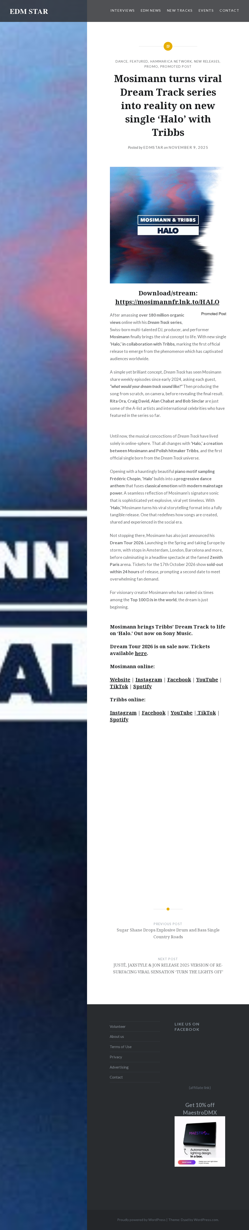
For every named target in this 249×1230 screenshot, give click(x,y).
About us (117, 1036)
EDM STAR (29, 11)
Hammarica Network (171, 61)
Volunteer (118, 1026)
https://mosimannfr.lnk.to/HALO (167, 301)
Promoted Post (176, 66)
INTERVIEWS (122, 10)
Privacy (116, 1057)
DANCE (122, 61)
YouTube (207, 679)
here (141, 653)
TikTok (119, 686)
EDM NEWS (151, 10)
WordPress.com (206, 1220)
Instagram (148, 679)
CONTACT (229, 10)
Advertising (119, 1067)
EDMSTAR (153, 147)
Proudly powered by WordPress (141, 1220)
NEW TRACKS (180, 10)
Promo (151, 66)
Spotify (142, 686)
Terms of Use (121, 1046)
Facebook (179, 679)
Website (120, 679)
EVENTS (206, 10)
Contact (116, 1077)
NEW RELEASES (207, 61)
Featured (139, 61)
